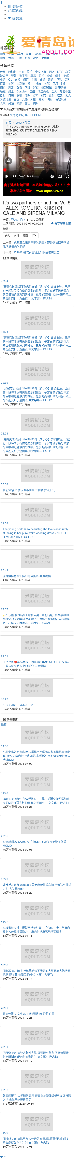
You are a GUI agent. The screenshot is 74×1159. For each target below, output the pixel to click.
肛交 (60, 95)
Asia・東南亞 (41, 58)
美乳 (67, 79)
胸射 (36, 103)
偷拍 (29, 72)
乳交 (43, 95)
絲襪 (3, 91)
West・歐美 (23, 122)
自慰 (3, 95)
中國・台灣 (23, 58)
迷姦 (36, 87)
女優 (25, 99)
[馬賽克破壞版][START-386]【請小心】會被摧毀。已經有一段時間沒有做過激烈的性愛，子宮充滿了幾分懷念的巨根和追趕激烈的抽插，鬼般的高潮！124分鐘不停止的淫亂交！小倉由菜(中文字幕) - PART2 (37, 394)
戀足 (11, 87)
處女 (38, 83)
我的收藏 (16, 18)
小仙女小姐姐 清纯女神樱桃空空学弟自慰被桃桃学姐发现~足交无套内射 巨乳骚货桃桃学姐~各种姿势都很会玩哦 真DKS (36, 756)
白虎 (16, 99)
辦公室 (4, 75)
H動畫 (12, 72)
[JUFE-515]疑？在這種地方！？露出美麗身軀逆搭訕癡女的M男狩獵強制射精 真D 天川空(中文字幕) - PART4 (36, 801)
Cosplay (22, 91)
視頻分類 (16, 6)
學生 (58, 75)
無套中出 (65, 91)
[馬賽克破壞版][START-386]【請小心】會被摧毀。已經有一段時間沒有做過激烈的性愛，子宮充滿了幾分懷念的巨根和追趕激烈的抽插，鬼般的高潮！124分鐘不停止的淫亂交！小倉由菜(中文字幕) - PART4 (37, 292)
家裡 (41, 75)
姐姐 (50, 79)
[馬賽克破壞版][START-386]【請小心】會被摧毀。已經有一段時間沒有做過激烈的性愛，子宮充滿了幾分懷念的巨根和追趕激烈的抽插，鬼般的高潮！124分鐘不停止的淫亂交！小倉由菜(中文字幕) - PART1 (37, 445)
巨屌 (55, 83)
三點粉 (21, 83)
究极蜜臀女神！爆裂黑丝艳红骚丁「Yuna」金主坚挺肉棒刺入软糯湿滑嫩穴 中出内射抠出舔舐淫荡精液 (36, 929)
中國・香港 (7, 58)
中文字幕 (40, 72)
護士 (11, 91)
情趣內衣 (43, 91)
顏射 (51, 95)
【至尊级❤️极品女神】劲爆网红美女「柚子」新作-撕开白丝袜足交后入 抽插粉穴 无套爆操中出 (37, 664)
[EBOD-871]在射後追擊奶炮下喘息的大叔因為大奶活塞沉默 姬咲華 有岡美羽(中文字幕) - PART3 (36, 972)
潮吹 (27, 95)
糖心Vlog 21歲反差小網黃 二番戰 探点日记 (29, 490)
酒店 (51, 72)
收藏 (67, 223)
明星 (49, 99)
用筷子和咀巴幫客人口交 (18, 705)
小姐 (3, 79)
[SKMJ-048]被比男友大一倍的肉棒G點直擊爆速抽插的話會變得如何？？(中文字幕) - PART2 (36, 1140)
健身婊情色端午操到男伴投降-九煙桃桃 (27, 576)
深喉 (19, 95)
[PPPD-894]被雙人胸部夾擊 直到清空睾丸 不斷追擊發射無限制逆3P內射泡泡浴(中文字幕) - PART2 (36, 1054)
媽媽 (42, 79)
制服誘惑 (60, 87)
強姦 (19, 87)
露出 (27, 103)
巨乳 (59, 79)
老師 (66, 75)
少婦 (49, 75)
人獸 (33, 99)
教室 (68, 72)
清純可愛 (5, 99)
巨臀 (3, 83)
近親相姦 (46, 87)
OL (10, 79)
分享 (57, 223)
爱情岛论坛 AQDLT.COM (25, 115)
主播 (34, 79)
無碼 (3, 72)
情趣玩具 (60, 99)
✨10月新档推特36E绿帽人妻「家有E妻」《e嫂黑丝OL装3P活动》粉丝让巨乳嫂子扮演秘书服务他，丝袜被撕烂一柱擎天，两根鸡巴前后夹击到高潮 (36, 619)
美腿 (47, 83)
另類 (11, 103)
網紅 (26, 79)
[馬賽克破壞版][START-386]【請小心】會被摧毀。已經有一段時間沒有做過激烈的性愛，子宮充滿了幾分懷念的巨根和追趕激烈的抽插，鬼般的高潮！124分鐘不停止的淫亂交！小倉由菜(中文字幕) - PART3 (37, 343)
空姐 (32, 91)
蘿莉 (41, 99)
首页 (8, 122)
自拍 (21, 72)
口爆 (11, 95)
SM (63, 83)
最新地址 (16, 10)
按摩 (19, 103)
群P (35, 95)
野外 (14, 75)
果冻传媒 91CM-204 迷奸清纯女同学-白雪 (28, 1013)
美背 (11, 83)
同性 (27, 87)
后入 (54, 91)
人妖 (3, 103)
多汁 (30, 83)
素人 (68, 95)
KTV (60, 72)
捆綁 (3, 87)
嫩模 (17, 79)
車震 (33, 75)
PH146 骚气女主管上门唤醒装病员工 (36, 252)
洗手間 (23, 75)
